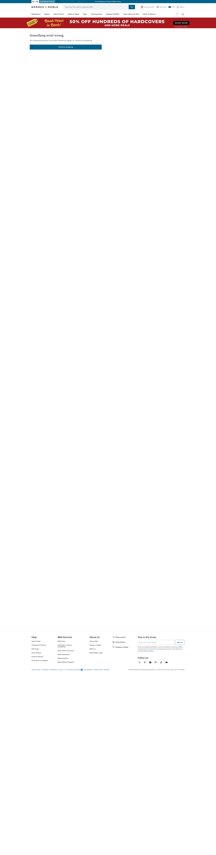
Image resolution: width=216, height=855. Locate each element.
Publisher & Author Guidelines (65, 648)
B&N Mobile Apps (96, 655)
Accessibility (88, 672)
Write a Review (93, 47)
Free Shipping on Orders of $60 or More (108, 1)
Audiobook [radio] (106, 57)
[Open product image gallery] (58, 58)
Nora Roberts (95, 180)
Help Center (36, 644)
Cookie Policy (97, 672)
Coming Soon (96, 14)
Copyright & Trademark (49, 672)
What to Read (73, 14)
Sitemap (106, 672)
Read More (58, 116)
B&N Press (61, 644)
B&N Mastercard (64, 657)
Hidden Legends (119, 44)
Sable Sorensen (115, 178)
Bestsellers (36, 14)
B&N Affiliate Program (66, 665)
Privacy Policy (148, 654)
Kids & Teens (59, 14)
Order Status (120, 645)
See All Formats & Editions (152, 51)
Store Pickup (36, 655)
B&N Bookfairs (63, 661)
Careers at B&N (95, 648)
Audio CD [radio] (120, 57)
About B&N (94, 644)
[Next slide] (162, 159)
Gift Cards (35, 652)
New (85, 14)
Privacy (60, 672)
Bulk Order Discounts (66, 653)
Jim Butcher (76, 180)
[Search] (124, 7)
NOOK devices (111, 64)
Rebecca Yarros (151, 178)
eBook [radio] (93, 57)
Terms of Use (36, 672)
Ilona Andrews (133, 180)
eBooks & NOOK (112, 14)
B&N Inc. (93, 652)
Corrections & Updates (40, 663)
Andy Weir (57, 178)
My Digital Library (144, 64)
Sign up (180, 645)
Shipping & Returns (39, 648)
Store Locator (121, 640)
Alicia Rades (107, 44)
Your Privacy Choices (71, 672)
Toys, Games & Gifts (131, 14)
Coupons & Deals (121, 650)
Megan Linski (96, 44)
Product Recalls (37, 659)
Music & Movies (149, 14)
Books (47, 14)
